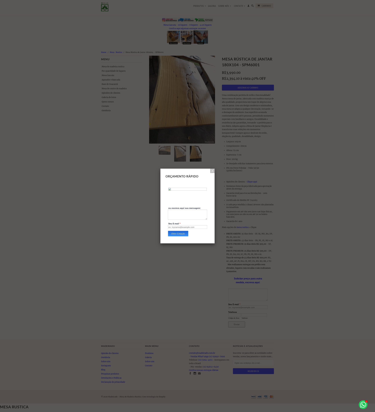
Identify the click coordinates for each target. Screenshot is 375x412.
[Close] (212, 171)
